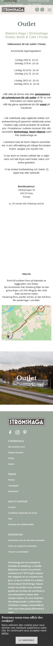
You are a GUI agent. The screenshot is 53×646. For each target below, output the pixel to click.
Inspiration (13, 491)
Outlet (11, 458)
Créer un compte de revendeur (22, 546)
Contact (11, 507)
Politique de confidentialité (21, 524)
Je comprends (26, 640)
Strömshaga (21, 131)
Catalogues (13, 485)
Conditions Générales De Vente (22, 513)
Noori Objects (37, 131)
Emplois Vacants (15, 452)
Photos (11, 480)
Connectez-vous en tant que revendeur (26, 540)
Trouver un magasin (14, 4)
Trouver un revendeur (18, 551)
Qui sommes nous (16, 446)
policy (5, 633)
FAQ (10, 518)
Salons (11, 464)
